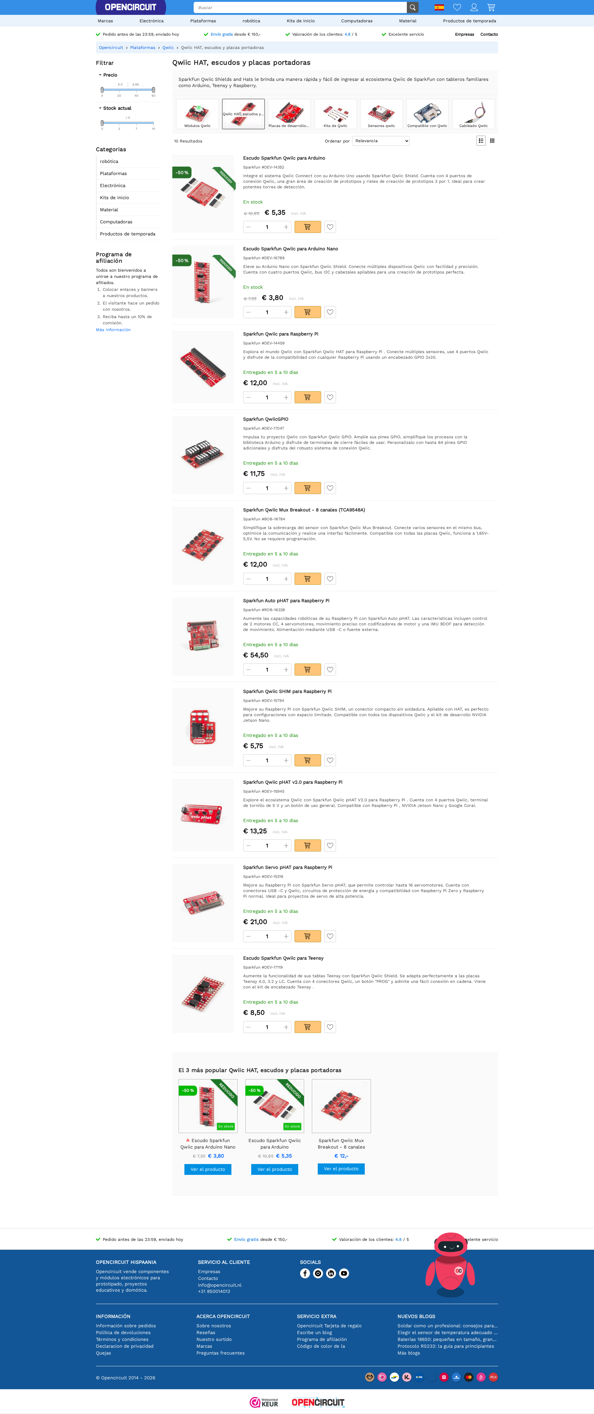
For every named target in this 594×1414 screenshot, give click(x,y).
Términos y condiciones (122, 1339)
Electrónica (152, 20)
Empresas (464, 34)
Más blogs (409, 1353)
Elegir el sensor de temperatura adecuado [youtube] (448, 1332)
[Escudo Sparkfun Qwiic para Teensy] (203, 993)
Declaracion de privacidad (124, 1346)
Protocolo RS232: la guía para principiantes (446, 1346)
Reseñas (205, 1332)
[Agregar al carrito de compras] (308, 227)
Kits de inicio (301, 20)
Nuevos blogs (416, 1316)
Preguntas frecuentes (220, 1353)
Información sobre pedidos (126, 1326)
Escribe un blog (314, 1332)
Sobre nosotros (213, 1326)
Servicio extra (316, 1316)
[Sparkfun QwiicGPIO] (203, 454)
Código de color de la (321, 1346)
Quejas (103, 1353)
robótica (251, 20)
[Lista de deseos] (452, 7)
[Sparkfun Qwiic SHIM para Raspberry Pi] (203, 727)
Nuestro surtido (214, 1339)
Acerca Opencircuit (223, 1316)
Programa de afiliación (322, 1339)
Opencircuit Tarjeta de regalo (329, 1326)
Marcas (105, 20)
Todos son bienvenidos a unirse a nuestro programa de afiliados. (127, 276)
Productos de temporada (469, 20)
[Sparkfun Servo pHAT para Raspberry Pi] (203, 903)
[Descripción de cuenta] (469, 7)
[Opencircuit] (130, 7)
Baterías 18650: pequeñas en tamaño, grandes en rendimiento (448, 1339)
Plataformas (203, 20)
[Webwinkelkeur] (264, 1403)
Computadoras (356, 20)
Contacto (489, 34)
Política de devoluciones (123, 1332)
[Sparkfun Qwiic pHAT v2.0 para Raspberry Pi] (203, 815)
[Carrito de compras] (486, 7)
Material (407, 20)
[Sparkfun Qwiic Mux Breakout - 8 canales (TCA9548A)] (203, 545)
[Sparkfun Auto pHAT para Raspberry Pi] (203, 636)
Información (113, 1316)
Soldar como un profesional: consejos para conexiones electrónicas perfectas (448, 1326)
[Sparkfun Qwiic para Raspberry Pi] (203, 367)
